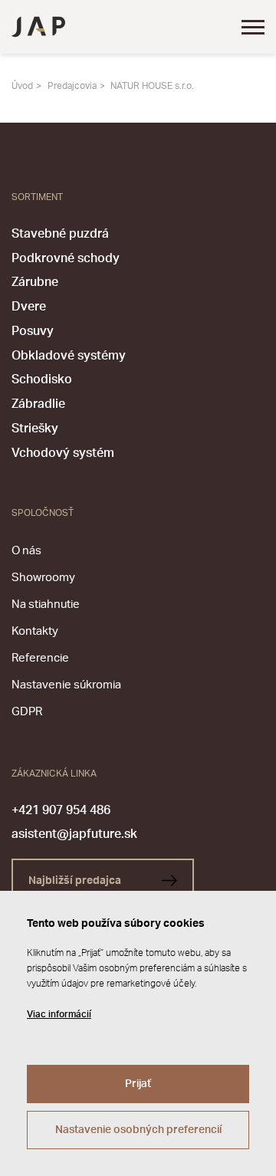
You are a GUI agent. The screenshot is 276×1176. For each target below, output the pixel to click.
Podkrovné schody (66, 258)
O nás (26, 551)
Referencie (40, 658)
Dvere (29, 307)
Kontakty (35, 631)
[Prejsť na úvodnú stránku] (38, 27)
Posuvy (33, 331)
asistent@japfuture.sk (74, 834)
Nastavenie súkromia (66, 685)
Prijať (138, 1084)
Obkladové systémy (69, 356)
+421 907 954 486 (61, 810)
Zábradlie (38, 404)
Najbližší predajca (75, 880)
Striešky (35, 428)
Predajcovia (72, 85)
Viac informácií (59, 1014)
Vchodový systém (63, 453)
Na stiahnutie (46, 604)
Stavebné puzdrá (60, 234)
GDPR (27, 712)
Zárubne (35, 282)
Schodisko (42, 379)
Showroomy (43, 577)
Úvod (22, 85)
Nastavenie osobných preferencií (138, 1130)
